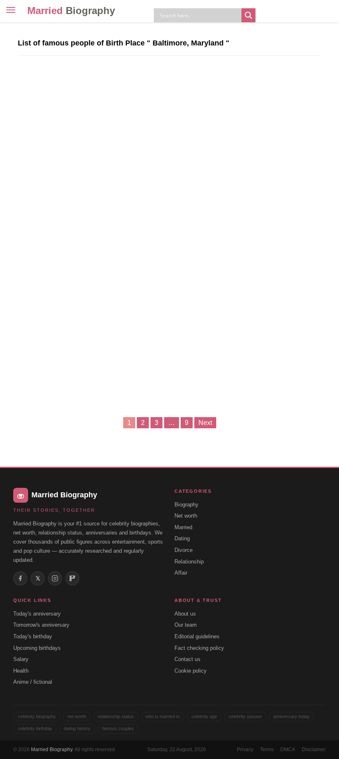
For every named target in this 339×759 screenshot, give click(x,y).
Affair (180, 573)
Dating (182, 538)
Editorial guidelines (197, 636)
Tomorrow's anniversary (41, 625)
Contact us (187, 659)
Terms (267, 749)
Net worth (185, 516)
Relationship (189, 562)
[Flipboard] (72, 578)
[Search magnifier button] (248, 15)
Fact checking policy (199, 648)
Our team (185, 625)
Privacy (245, 749)
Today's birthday (32, 636)
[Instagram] (55, 578)
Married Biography (51, 749)
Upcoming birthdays (37, 648)
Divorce (183, 550)
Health (21, 671)
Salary (21, 659)
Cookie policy (190, 671)
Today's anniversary (37, 614)
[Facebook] (20, 578)
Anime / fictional (32, 682)
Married (71, 10)
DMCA (287, 749)
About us (185, 614)
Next (205, 422)
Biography (186, 504)
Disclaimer (314, 749)
